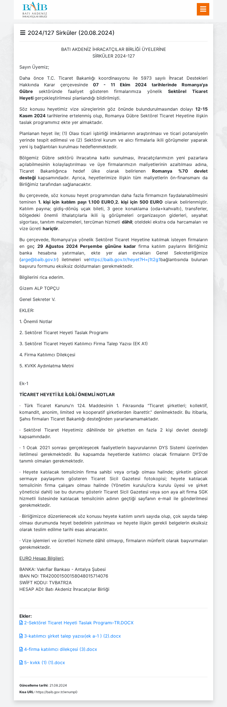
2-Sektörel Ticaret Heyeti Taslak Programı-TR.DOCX (78, 622)
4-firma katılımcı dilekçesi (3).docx (60, 649)
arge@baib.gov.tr (39, 259)
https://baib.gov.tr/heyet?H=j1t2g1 (124, 259)
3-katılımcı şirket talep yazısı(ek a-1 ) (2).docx (72, 636)
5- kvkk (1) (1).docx (44, 662)
